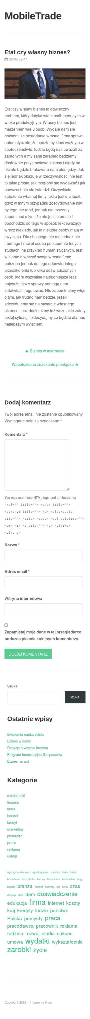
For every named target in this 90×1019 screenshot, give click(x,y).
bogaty (11, 887)
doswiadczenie (57, 893)
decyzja (11, 895)
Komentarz (16, 434)
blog (79, 879)
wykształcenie (67, 941)
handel (12, 815)
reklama (13, 849)
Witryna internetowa (23, 598)
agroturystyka (40, 872)
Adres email (17, 571)
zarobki (19, 949)
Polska (14, 918)
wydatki (37, 940)
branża (25, 885)
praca (11, 842)
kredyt (12, 822)
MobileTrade (17, 16)
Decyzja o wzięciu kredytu (27, 747)
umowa (15, 941)
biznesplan (68, 879)
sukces (64, 933)
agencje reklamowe (18, 872)
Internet (56, 902)
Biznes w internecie (47, 351)
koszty (73, 902)
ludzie (41, 910)
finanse (13, 802)
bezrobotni (28, 879)
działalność (16, 795)
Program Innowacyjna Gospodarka (34, 754)
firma (11, 808)
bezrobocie (13, 879)
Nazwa (12, 545)
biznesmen (53, 879)
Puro (48, 1002)
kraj (11, 910)
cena (65, 887)
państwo (59, 910)
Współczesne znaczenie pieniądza (43, 364)
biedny (41, 879)
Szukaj (12, 685)
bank (65, 872)
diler (20, 895)
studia (48, 933)
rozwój (33, 933)
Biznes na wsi (18, 761)
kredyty (25, 910)
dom (30, 894)
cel (58, 887)
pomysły (33, 918)
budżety (49, 887)
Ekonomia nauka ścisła (25, 734)
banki (73, 872)
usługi (12, 855)
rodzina (15, 933)
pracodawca (20, 925)
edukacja (17, 902)
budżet (39, 887)
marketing (15, 829)
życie (40, 949)
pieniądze (14, 835)
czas (75, 885)
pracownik (47, 925)
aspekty (55, 872)
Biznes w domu (19, 740)
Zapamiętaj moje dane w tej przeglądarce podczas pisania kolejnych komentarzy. (42, 635)
